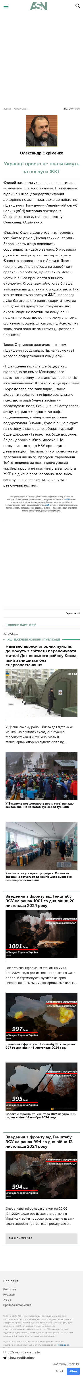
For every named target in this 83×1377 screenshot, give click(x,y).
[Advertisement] (41, 56)
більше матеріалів (20, 1238)
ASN (67, 499)
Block (60, 1371)
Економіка (20, 109)
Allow (73, 1371)
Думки (7, 109)
